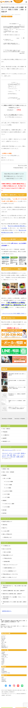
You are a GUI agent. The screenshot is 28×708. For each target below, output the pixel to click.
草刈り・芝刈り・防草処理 (8, 472)
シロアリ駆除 (7, 497)
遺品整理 (4, 438)
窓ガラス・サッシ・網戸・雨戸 (8, 456)
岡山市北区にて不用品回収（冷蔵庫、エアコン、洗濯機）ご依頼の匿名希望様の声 (21, 418)
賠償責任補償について (4, 646)
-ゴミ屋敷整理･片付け (4, 654)
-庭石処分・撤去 (3, 656)
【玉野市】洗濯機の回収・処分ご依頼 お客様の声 (13, 590)
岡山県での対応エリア (7, 521)
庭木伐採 (4, 510)
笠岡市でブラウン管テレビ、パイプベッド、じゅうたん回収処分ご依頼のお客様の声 (16, 408)
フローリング (5, 453)
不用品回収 (5, 431)
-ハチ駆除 (2, 660)
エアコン (11, 453)
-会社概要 (2, 668)
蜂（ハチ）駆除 (7, 478)
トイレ (18, 455)
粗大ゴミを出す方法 (7, 548)
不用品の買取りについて (8, 555)
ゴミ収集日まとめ (6, 545)
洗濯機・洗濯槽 (19, 456)
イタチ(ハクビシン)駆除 (9, 503)
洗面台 (14, 455)
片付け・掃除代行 (6, 428)
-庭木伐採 (2, 661)
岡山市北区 (10, 16)
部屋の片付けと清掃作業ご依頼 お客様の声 (12, 593)
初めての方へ (3, 636)
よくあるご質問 (6, 531)
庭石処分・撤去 (6, 468)
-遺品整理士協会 (3, 681)
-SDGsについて (3, 678)
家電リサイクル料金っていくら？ (10, 577)
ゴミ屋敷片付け (6, 435)
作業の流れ (5, 524)
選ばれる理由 (3, 638)
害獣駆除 (4, 500)
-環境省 (2, 677)
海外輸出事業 (7, 561)
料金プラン (5, 527)
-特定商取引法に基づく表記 (5, 672)
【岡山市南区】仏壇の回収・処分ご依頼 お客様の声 (16, 374)
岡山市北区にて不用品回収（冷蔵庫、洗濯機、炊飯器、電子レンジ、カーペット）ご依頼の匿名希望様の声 (8, 418)
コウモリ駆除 (7, 506)
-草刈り (2, 664)
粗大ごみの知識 (7, 552)
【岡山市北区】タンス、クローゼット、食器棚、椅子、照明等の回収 (16, 388)
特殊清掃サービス (6, 441)
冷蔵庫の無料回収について (9, 567)
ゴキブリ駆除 (7, 494)
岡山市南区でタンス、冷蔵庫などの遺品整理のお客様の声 (16, 394)
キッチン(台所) (16, 453)
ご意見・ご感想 (3, 642)
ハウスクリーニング (8, 450)
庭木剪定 (4, 513)
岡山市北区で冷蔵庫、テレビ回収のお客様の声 (16, 381)
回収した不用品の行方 (7, 534)
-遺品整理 (2, 653)
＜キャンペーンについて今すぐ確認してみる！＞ (14, 313)
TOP (14, 621)
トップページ (3, 635)
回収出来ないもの (8, 537)
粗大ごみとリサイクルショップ (10, 564)
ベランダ (22, 455)
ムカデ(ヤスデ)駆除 (8, 491)
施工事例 (2, 640)
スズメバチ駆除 (8, 484)
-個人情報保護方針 (4, 671)
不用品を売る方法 (8, 558)
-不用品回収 (3, 652)
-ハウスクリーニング (4, 657)
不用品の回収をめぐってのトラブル (10, 574)
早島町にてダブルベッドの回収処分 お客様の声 (16, 401)
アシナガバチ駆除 (9, 481)
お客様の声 (4, 16)
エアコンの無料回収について (10, 571)
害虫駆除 (4, 475)
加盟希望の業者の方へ (7, 611)
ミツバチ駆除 (8, 487)
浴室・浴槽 (9, 455)
